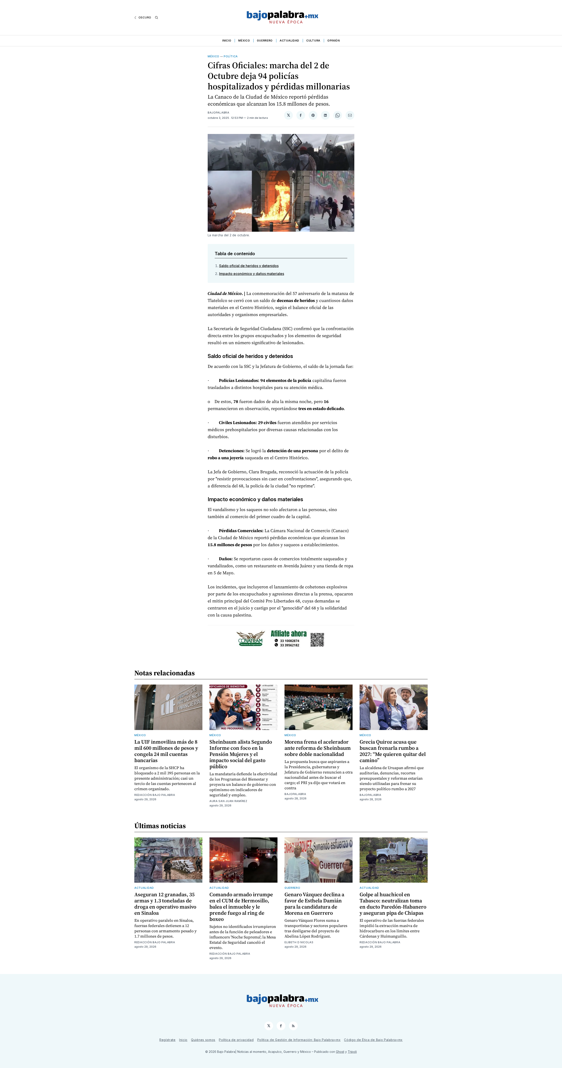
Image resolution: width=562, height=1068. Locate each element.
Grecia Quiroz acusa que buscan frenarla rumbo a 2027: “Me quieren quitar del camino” (393, 751)
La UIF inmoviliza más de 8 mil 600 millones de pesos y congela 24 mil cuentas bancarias (166, 751)
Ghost (340, 1052)
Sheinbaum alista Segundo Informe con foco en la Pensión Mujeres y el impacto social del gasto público (240, 754)
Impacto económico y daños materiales (251, 273)
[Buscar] (156, 17)
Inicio (226, 40)
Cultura (313, 40)
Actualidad (289, 40)
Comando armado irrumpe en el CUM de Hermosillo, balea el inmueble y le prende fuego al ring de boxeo (241, 907)
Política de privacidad (236, 1040)
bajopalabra (218, 112)
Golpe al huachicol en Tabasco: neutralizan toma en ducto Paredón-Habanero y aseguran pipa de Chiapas (393, 903)
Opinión (333, 40)
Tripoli (352, 1052)
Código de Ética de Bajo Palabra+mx (373, 1040)
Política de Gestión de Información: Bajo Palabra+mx (299, 1040)
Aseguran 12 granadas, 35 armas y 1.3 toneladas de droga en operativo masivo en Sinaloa (165, 903)
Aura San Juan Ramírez (228, 801)
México (244, 40)
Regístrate (167, 1040)
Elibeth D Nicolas (299, 942)
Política (231, 56)
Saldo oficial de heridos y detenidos (249, 266)
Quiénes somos (203, 1040)
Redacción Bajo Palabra (154, 795)
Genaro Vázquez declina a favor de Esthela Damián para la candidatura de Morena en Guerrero (314, 903)
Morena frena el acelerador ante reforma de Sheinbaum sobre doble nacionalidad (318, 748)
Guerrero (265, 40)
